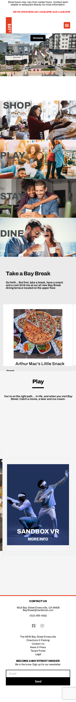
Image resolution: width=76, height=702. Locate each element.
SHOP (17, 105)
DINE (12, 233)
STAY (12, 196)
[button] (67, 25)
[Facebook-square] (34, 626)
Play (38, 381)
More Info (38, 539)
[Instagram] (42, 626)
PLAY (12, 155)
